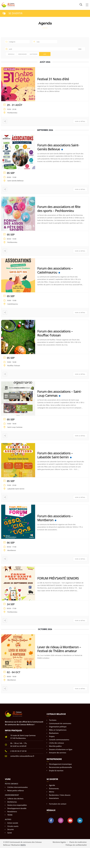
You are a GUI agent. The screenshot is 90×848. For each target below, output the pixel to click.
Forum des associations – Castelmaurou (55, 270)
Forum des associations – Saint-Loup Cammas (59, 393)
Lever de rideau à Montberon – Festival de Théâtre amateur (59, 649)
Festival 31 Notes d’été (53, 79)
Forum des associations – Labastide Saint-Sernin (55, 455)
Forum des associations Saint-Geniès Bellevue (58, 147)
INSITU (23, 845)
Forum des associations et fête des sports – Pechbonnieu (58, 209)
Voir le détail (80, 121)
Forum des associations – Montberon (55, 518)
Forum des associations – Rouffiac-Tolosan (55, 333)
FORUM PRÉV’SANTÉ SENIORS (58, 578)
